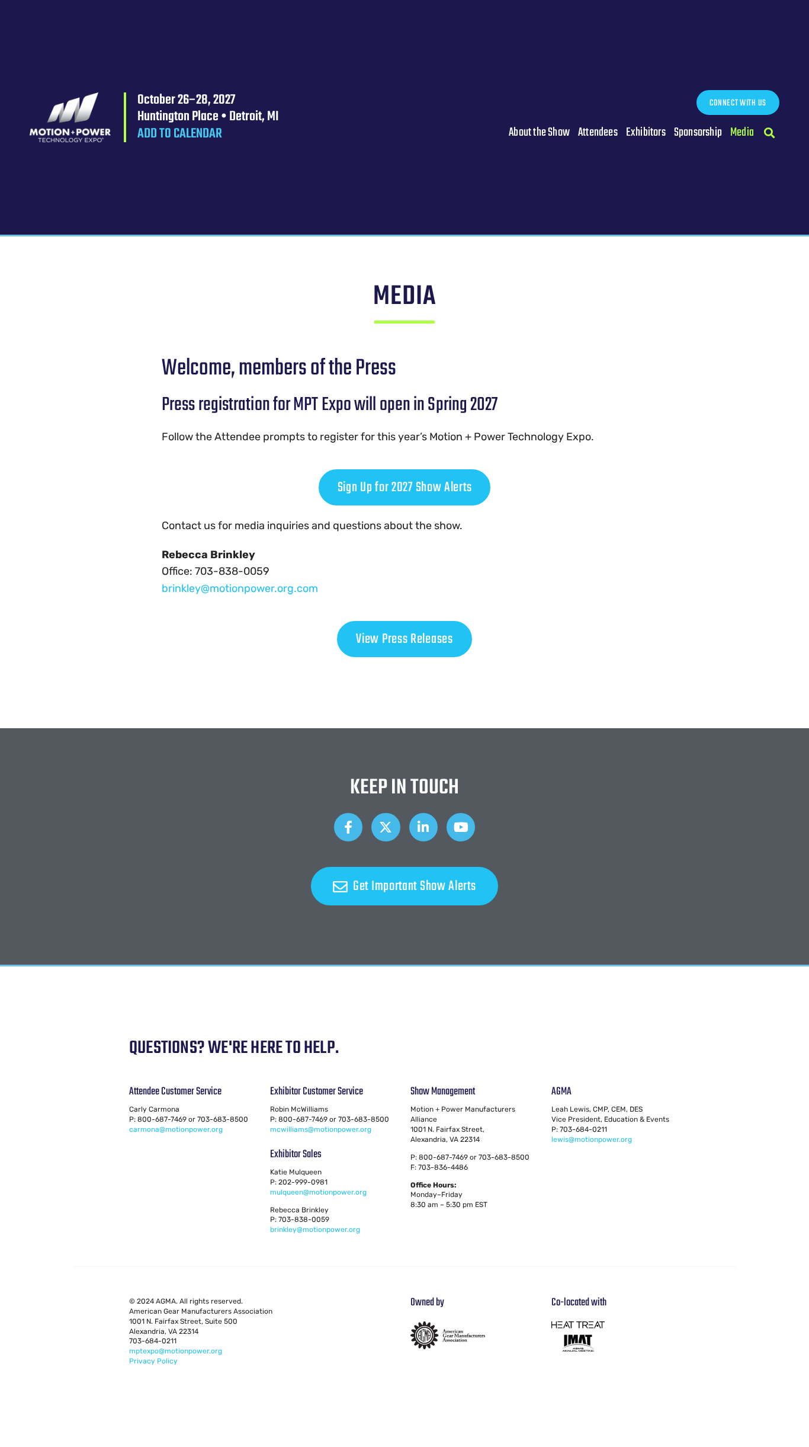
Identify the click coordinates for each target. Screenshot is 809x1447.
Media (742, 132)
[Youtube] (461, 827)
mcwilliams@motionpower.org (320, 1129)
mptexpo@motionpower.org (175, 1351)
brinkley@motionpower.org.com (240, 588)
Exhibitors (646, 132)
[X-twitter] (385, 827)
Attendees (598, 132)
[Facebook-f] (348, 827)
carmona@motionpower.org (176, 1129)
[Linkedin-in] (423, 827)
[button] (769, 133)
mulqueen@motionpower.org (318, 1192)
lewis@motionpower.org (591, 1139)
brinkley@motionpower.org (315, 1229)
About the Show (539, 132)
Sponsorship (698, 132)
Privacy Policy (153, 1361)
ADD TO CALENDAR (179, 134)
